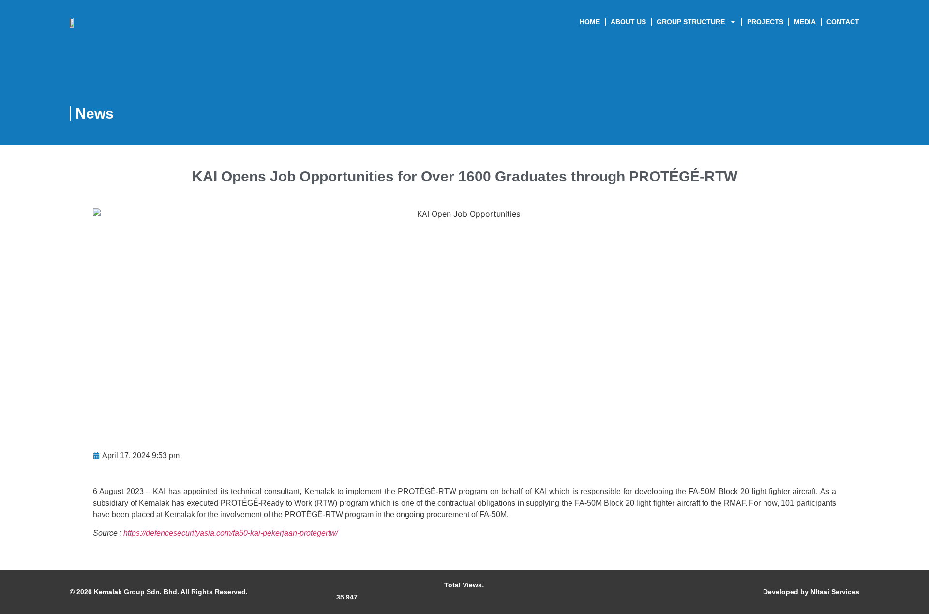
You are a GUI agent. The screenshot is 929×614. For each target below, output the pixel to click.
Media (805, 22)
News (94, 113)
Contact (842, 22)
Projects (765, 22)
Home (590, 22)
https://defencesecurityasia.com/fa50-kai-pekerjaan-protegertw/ (230, 533)
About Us (628, 22)
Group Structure (691, 22)
